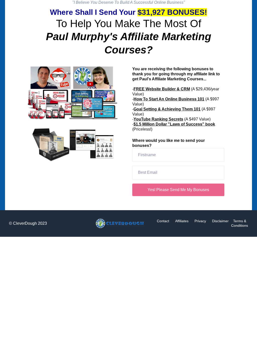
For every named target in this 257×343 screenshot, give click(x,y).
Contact (163, 221)
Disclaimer (220, 221)
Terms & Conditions (239, 223)
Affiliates (181, 221)
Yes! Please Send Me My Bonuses (178, 190)
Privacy (200, 221)
